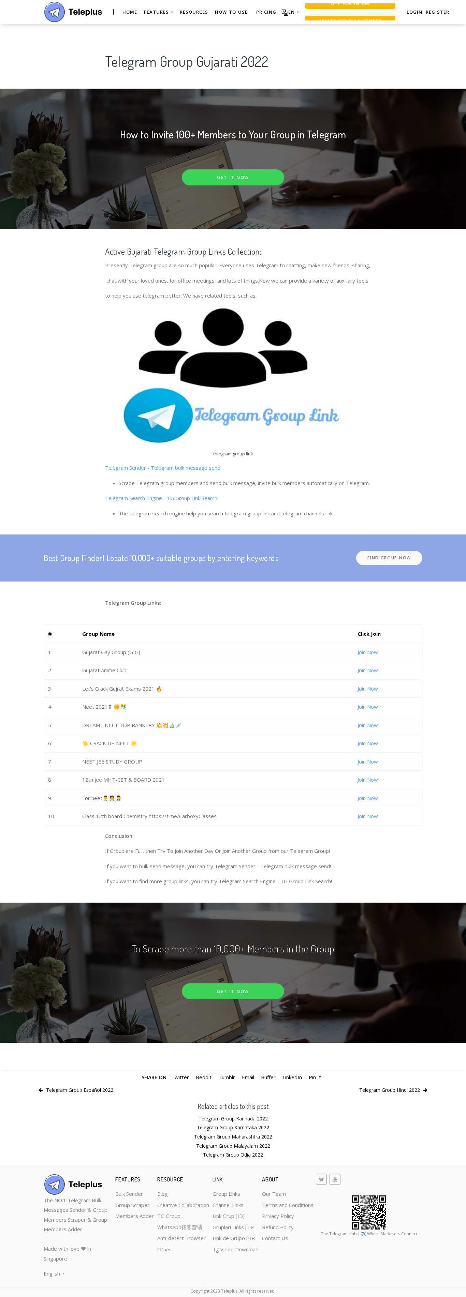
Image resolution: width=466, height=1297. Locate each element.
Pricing (266, 12)
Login (414, 12)
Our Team (274, 1193)
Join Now (368, 652)
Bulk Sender (129, 1193)
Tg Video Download (236, 1249)
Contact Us (275, 1238)
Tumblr (226, 1077)
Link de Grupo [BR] (235, 1238)
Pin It (315, 1077)
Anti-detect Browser (181, 1238)
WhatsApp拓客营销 (179, 1227)
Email (248, 1077)
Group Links (226, 1193)
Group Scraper (132, 1205)
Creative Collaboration (183, 1205)
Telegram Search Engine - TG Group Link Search (161, 498)
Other (164, 1249)
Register (437, 12)
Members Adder (134, 1215)
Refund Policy (278, 1227)
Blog (162, 1193)
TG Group (168, 1215)
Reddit (204, 1077)
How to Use (231, 12)
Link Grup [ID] (229, 1215)
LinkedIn (292, 1077)
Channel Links (228, 1205)
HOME (129, 12)
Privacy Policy (278, 1215)
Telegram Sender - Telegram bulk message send (162, 467)
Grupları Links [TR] (234, 1227)
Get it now (233, 177)
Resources (194, 12)
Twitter (180, 1077)
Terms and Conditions (288, 1205)
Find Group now (389, 558)
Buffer (268, 1077)
